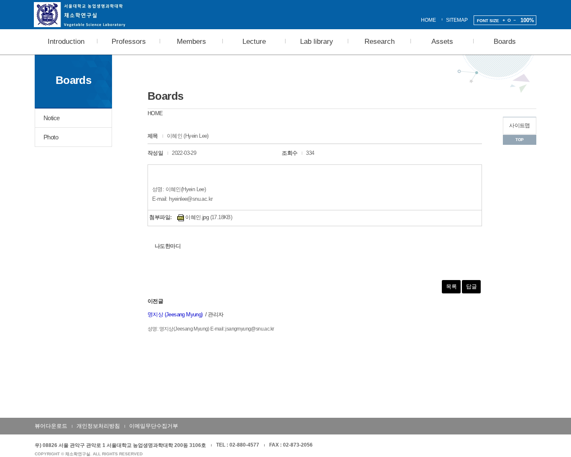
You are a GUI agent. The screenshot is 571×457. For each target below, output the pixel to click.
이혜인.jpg (196, 217)
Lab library (316, 41)
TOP (519, 139)
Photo (50, 137)
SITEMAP (457, 20)
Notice (51, 117)
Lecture (254, 41)
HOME (428, 20)
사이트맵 (519, 125)
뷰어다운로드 (51, 426)
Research (380, 41)
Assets (442, 41)
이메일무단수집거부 (153, 426)
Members (191, 41)
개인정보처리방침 (98, 426)
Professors (129, 41)
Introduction (66, 41)
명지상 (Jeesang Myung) (175, 314)
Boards (505, 41)
